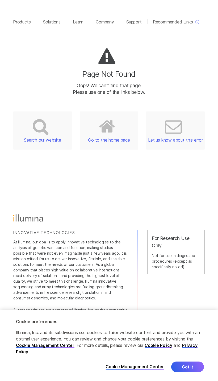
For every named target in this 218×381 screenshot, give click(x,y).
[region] (109, 345)
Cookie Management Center (45, 345)
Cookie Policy (158, 345)
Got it (187, 367)
